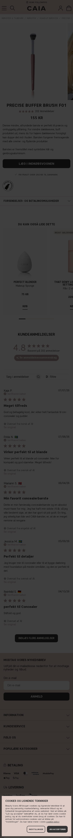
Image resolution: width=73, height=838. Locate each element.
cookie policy (52, 821)
